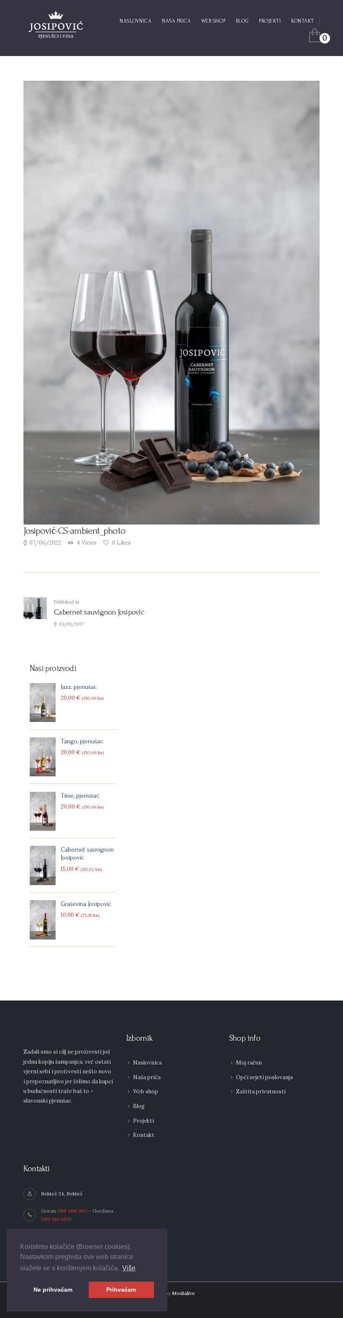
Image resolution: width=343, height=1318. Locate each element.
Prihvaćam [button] (121, 1289)
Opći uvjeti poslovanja (264, 1077)
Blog (139, 1106)
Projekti (143, 1120)
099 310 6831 (56, 1219)
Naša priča (147, 1077)
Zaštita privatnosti (261, 1091)
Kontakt (143, 1135)
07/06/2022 (45, 542)
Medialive (183, 1293)
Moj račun (249, 1062)
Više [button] (129, 1268)
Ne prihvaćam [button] (52, 1289)
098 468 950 (72, 1211)
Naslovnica (147, 1062)
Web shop (145, 1091)
